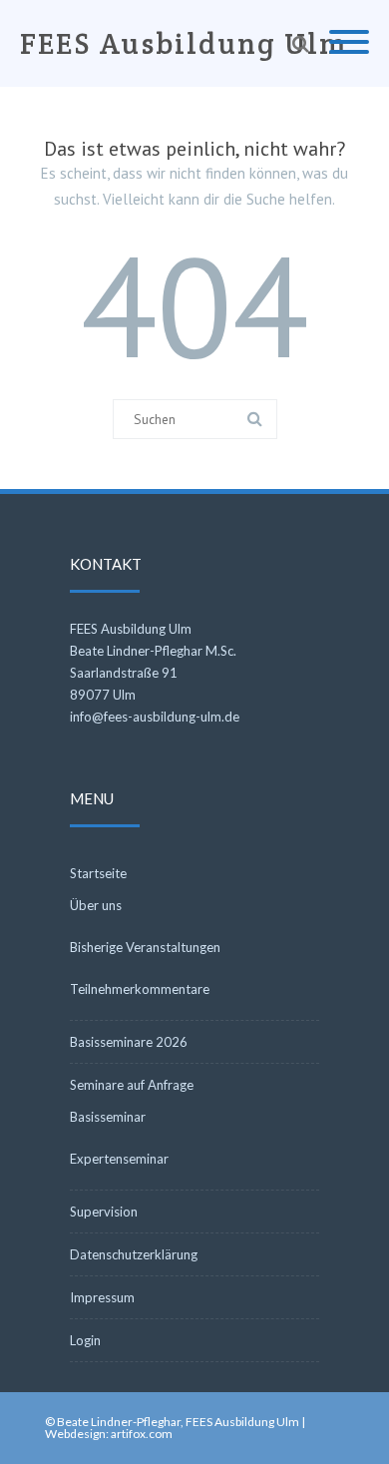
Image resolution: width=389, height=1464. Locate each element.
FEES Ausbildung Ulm (183, 43)
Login (85, 1340)
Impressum (102, 1297)
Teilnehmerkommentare (139, 989)
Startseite (98, 873)
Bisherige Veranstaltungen (145, 947)
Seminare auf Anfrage (132, 1085)
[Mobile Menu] (349, 43)
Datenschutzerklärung (133, 1254)
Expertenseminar (119, 1159)
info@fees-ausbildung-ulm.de (154, 717)
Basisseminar (108, 1117)
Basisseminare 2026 (129, 1042)
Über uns (96, 905)
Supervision (104, 1212)
